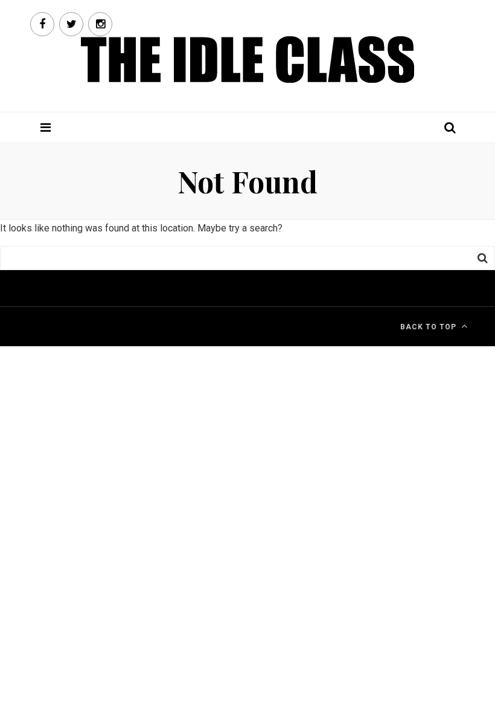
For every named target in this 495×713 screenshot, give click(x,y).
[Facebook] (42, 24)
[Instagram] (100, 24)
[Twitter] (71, 24)
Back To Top (428, 327)
